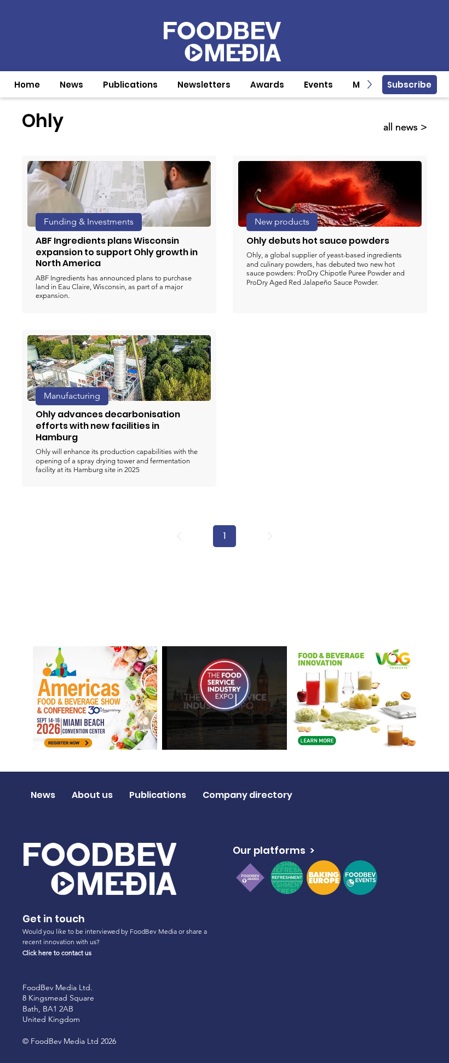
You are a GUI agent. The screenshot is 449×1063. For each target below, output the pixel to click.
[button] (71, 84)
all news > (405, 127)
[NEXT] (270, 536)
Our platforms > (273, 850)
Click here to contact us (56, 953)
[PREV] (179, 536)
